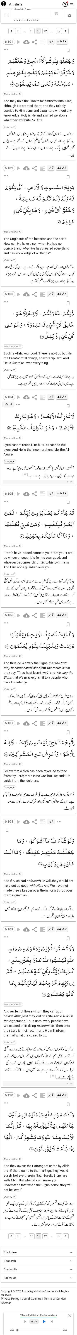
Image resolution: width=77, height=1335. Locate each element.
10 (31, 31)
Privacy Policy (10, 1298)
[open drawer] (72, 4)
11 (38, 31)
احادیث (8, 404)
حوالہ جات (62, 41)
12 (45, 31)
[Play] (44, 1321)
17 (58, 31)
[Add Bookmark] (68, 50)
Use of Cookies (32, 1298)
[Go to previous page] (11, 31)
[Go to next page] (66, 31)
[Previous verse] (25, 1321)
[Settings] (69, 15)
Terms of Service (55, 1298)
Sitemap (6, 1303)
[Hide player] (69, 1316)
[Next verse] (52, 1321)
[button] (13, 94)
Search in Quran (22, 9)
